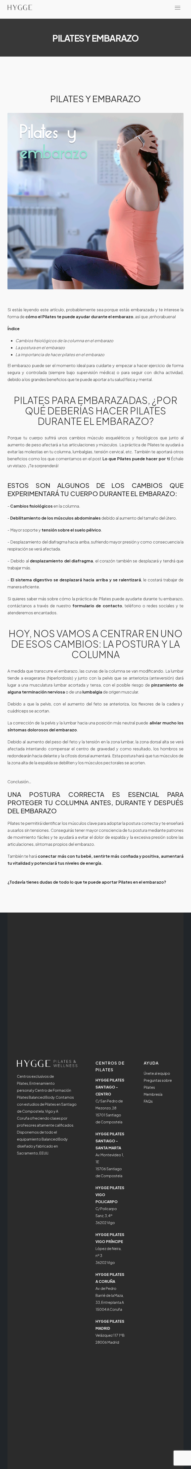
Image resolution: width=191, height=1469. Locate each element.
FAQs (148, 1101)
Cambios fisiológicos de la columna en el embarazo (64, 340)
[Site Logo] (19, 7)
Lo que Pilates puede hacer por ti (136, 458)
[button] (178, 7)
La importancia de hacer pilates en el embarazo (59, 354)
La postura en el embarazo (40, 347)
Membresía (153, 1094)
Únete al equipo (157, 1073)
